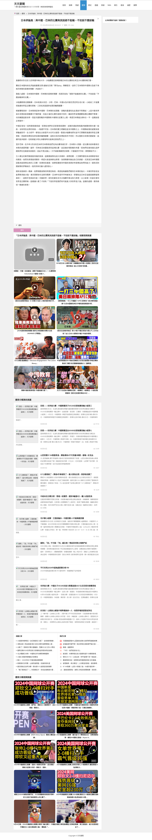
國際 (135, 5)
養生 (116, 5)
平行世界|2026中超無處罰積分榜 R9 (54, 568)
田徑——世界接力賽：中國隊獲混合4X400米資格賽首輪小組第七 (66, 430)
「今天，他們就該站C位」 (72, 650)
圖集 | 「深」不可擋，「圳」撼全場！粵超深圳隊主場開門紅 (63, 543)
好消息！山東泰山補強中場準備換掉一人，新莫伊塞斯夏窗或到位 (66, 611)
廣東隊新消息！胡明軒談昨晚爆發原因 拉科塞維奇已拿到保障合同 (85, 660)
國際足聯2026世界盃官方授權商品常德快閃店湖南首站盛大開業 (39, 650)
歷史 (90, 5)
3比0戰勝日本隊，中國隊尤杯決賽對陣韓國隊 (33, 654)
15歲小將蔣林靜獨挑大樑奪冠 (27, 657)
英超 (102, 5)
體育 (83, 5)
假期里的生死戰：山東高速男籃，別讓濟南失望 (33, 663)
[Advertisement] (57, 203)
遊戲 (96, 5)
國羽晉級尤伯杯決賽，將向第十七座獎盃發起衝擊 (34, 666)
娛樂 (70, 5)
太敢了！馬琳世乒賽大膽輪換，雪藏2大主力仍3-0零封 (36, 647)
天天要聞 (19, 3)
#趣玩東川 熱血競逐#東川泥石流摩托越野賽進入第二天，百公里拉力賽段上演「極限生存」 (48, 644)
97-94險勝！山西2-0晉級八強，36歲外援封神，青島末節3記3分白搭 (86, 666)
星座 (122, 5)
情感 (77, 5)
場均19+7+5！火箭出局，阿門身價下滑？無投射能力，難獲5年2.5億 (86, 657)
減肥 (128, 5)
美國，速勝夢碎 (68, 647)
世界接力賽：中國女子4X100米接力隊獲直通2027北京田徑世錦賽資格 (68, 586)
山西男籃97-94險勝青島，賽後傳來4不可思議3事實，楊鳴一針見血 (66, 455)
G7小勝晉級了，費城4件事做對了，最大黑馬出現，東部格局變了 (66, 474)
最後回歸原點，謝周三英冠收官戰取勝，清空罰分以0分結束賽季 (86, 670)
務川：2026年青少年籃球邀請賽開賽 (30, 660)
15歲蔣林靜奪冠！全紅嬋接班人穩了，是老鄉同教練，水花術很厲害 (40, 641)
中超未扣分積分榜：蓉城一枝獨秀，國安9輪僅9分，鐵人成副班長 (66, 496)
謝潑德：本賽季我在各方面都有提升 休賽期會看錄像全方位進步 (85, 654)
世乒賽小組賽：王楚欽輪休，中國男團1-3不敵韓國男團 (62, 518)
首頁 (64, 5)
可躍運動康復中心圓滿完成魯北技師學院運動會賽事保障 (82, 641)
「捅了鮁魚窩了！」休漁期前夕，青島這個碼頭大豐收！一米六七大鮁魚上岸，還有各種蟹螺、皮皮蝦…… (54, 670)
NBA (109, 5)
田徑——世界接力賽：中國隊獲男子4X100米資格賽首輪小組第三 (66, 406)
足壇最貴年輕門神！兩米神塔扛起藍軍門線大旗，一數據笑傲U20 (85, 644)
